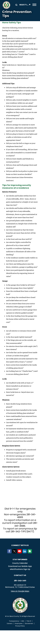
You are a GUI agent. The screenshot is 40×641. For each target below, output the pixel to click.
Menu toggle (34, 5)
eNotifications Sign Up (20, 569)
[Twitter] (14, 553)
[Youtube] (20, 553)
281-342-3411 (20, 581)
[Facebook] (9, 553)
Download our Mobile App (20, 566)
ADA (22, 621)
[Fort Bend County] (6, 5)
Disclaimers (29, 623)
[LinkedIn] (25, 553)
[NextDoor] (30, 553)
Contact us (20, 575)
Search (16, 4)
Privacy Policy (20, 626)
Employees (19, 623)
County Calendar (20, 563)
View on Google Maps (20, 591)
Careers (9, 623)
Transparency (14, 621)
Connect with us (20, 545)
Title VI (28, 621)
